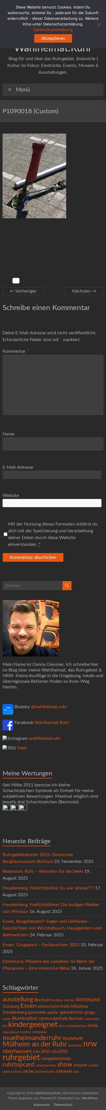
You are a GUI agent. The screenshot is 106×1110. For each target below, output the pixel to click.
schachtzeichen (45, 1065)
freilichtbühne (74, 1006)
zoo (76, 1072)
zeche (28, 1071)
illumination (25, 1018)
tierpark (80, 1065)
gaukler (53, 1013)
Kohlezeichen (76, 1026)
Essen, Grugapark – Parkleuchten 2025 (41, 945)
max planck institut (17, 1032)
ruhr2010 (59, 1052)
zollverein (64, 1072)
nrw (90, 1044)
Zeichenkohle (45, 1071)
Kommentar (16, 351)
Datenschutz (63, 1104)
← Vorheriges (23, 291)
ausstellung (18, 999)
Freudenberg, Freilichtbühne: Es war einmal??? (48, 888)
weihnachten (12, 1071)
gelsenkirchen (72, 1013)
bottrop (57, 1000)
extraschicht (48, 1007)
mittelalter (39, 1032)
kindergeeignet (33, 1024)
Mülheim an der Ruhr (35, 1044)
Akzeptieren (53, 38)
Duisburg (11, 1006)
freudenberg (15, 1012)
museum (72, 1038)
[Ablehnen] (99, 24)
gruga (90, 1012)
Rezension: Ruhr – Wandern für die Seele (43, 871)
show (64, 1064)
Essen (28, 1006)
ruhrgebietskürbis (56, 1059)
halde (7, 1018)
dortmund (88, 999)
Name (8, 434)
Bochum (42, 1000)
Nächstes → (84, 291)
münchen (75, 1045)
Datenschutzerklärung (53, 29)
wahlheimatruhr (44, 738)
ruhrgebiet (21, 1057)
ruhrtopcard (18, 1065)
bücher (69, 1000)
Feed (22, 748)
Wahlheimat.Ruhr (53, 48)
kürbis (93, 1026)
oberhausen (17, 1051)
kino (62, 1026)
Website (11, 495)
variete (93, 1065)
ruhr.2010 (41, 1052)
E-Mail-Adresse (18, 467)
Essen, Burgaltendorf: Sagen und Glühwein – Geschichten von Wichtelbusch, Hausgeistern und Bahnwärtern (52, 928)
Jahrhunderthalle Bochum (61, 1019)
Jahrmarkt (92, 1018)
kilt (5, 1026)
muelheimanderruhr (32, 1038)
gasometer (37, 1013)
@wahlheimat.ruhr (49, 707)
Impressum (42, 1104)
